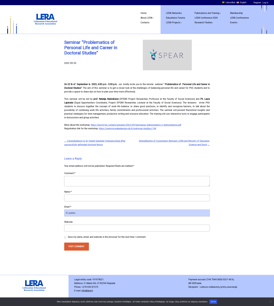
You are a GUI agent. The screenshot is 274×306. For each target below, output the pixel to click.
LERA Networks (174, 13)
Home (144, 13)
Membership (236, 13)
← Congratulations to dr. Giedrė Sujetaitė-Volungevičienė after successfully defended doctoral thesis (94, 143)
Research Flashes (203, 22)
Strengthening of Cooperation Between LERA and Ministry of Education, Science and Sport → (174, 143)
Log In (265, 2)
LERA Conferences (239, 17)
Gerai (213, 301)
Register (257, 2)
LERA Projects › (174, 22)
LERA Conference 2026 (206, 17)
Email (67, 206)
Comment (69, 173)
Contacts (145, 22)
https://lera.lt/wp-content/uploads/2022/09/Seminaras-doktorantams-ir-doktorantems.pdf (136, 125)
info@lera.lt (87, 290)
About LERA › (147, 17)
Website (68, 222)
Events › (234, 22)
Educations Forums (175, 17)
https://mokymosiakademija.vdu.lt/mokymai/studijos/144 (127, 128)
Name (68, 191)
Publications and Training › (208, 13)
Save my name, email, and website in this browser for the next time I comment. (107, 237)
